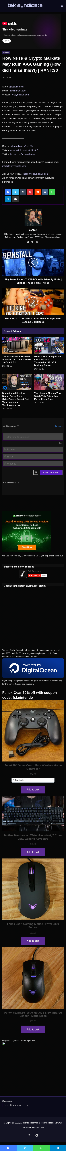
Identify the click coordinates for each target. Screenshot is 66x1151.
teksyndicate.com (20, 94)
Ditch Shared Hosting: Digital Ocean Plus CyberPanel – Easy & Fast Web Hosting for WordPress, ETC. (15, 399)
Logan (33, 229)
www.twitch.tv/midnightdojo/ (24, 150)
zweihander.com (18, 90)
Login (60, 426)
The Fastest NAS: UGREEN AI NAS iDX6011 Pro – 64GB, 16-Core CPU (16, 359)
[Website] (29, 242)
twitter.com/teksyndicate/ (22, 154)
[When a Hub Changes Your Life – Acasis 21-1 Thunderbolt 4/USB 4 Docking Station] (49, 345)
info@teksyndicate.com (14, 166)
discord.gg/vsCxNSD (22, 146)
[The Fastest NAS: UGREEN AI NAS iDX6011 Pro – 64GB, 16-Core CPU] (17, 345)
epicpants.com (16, 86)
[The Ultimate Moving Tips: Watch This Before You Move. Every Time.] (49, 382)
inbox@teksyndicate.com (36, 173)
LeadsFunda (38, 1128)
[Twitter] (33, 242)
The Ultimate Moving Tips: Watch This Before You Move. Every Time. (48, 396)
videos (6, 53)
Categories (7, 1101)
